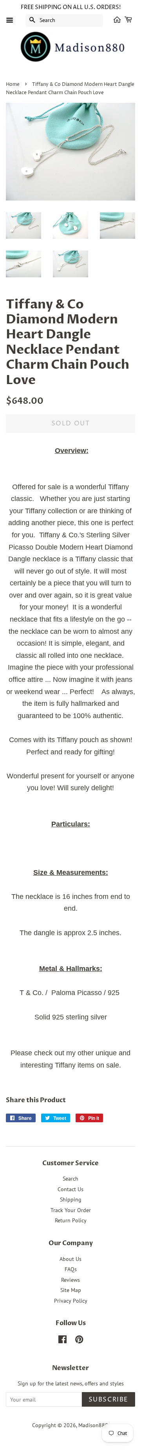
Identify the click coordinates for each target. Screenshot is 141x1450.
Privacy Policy (70, 1300)
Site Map (70, 1290)
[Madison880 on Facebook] (62, 1340)
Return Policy (71, 1220)
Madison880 (93, 1425)
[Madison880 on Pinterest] (79, 1340)
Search (70, 1178)
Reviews (70, 1279)
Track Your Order (71, 1210)
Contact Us (70, 1189)
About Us (70, 1258)
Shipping (70, 1199)
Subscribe (108, 1399)
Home (13, 84)
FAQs (71, 1269)
